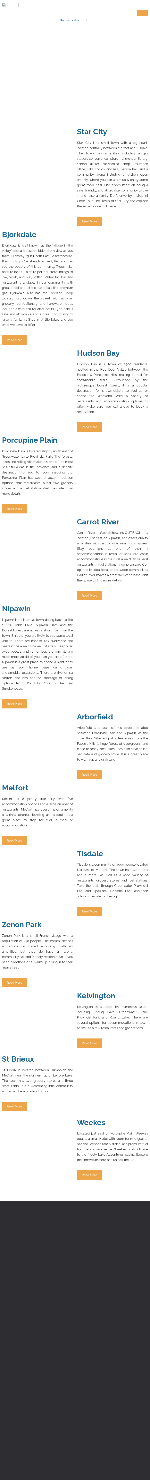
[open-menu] (142, 13)
